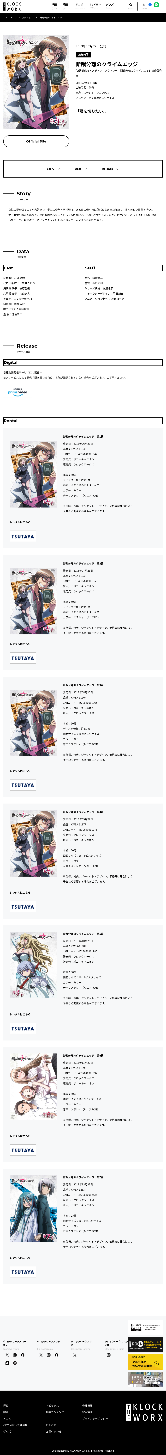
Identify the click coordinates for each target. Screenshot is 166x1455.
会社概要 (87, 1405)
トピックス (52, 1405)
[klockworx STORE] (145, 1327)
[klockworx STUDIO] (145, 1379)
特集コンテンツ (55, 1412)
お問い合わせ (53, 1431)
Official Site (36, 141)
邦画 (5, 1412)
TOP (5, 17)
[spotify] (15, 1363)
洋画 (5, 1405)
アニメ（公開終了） (23, 17)
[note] (7, 1363)
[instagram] (15, 1355)
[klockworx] (12, 6)
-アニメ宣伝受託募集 (15, 1425)
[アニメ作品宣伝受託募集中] (145, 1362)
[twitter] (7, 1355)
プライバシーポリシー (95, 1418)
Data (78, 168)
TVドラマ (95, 5)
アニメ (80, 5)
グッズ (110, 5)
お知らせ (51, 1425)
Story (50, 168)
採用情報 (87, 1412)
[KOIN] (145, 1344)
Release (107, 168)
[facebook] (23, 1355)
